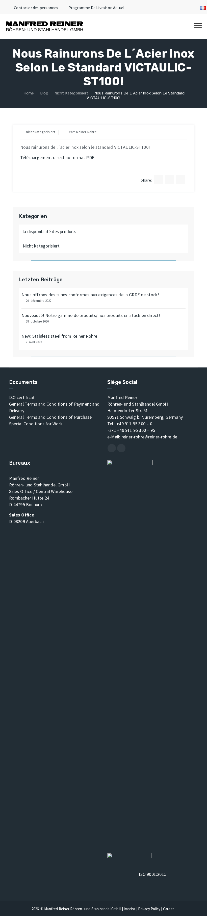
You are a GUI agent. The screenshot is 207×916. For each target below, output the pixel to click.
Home (28, 93)
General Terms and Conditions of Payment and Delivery (54, 407)
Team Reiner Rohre (81, 132)
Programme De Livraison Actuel (96, 7)
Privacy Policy (149, 908)
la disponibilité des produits (49, 231)
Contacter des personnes (36, 7)
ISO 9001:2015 (152, 874)
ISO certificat (22, 397)
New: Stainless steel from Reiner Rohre (59, 336)
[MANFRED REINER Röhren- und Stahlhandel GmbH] (44, 26)
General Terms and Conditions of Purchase (50, 417)
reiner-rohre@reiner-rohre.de (149, 437)
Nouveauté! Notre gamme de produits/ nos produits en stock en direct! (90, 315)
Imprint (129, 908)
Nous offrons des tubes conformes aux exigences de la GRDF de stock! (90, 295)
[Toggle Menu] (198, 25)
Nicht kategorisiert (40, 132)
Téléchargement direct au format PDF (57, 157)
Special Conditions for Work (36, 424)
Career (168, 908)
